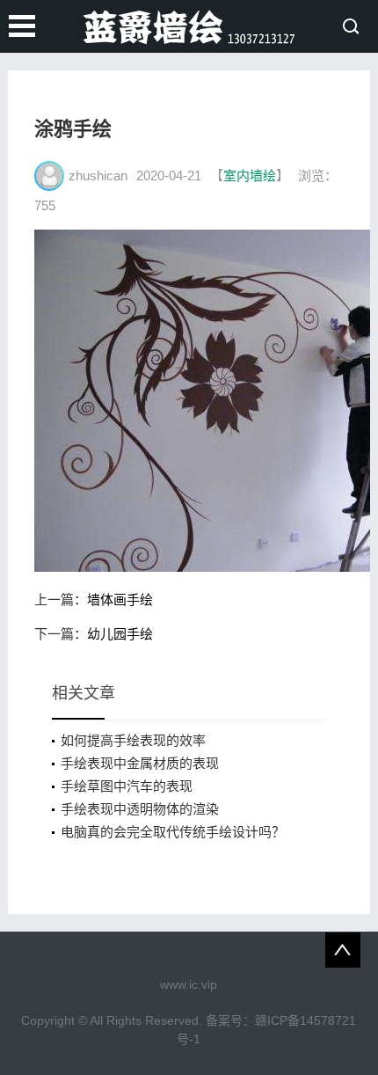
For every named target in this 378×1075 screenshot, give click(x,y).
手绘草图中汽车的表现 (127, 786)
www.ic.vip (188, 984)
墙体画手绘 (120, 599)
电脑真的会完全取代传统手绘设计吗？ (173, 831)
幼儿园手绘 (120, 633)
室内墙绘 (249, 175)
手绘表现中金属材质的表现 (140, 763)
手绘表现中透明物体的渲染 (140, 808)
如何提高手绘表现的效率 (133, 740)
